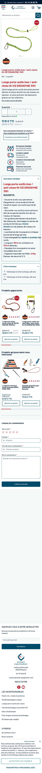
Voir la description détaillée (12, 101)
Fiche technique (9, 266)
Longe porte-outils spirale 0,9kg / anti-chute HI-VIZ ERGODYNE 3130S (31, 323)
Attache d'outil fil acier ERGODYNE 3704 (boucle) (30, 387)
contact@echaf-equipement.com (21, 678)
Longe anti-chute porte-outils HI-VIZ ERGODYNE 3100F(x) (10, 323)
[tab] (21, 178)
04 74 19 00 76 (21, 674)
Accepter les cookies (20, 761)
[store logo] (18, 7)
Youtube (23, 687)
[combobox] (21, 15)
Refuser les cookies (29, 741)
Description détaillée (11, 179)
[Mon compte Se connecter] (33, 7)
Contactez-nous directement (16, 137)
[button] (19, 56)
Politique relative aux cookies (22, 755)
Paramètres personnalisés (20, 768)
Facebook (18, 687)
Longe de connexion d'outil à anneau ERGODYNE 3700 (10, 387)
